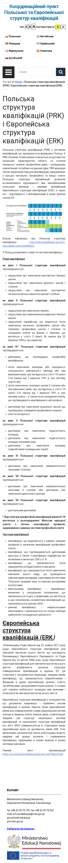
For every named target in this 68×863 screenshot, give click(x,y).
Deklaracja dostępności (21, 828)
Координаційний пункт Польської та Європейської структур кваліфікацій (34, 12)
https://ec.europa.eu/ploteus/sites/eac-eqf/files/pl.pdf (33, 754)
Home (18, 81)
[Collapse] (8, 72)
